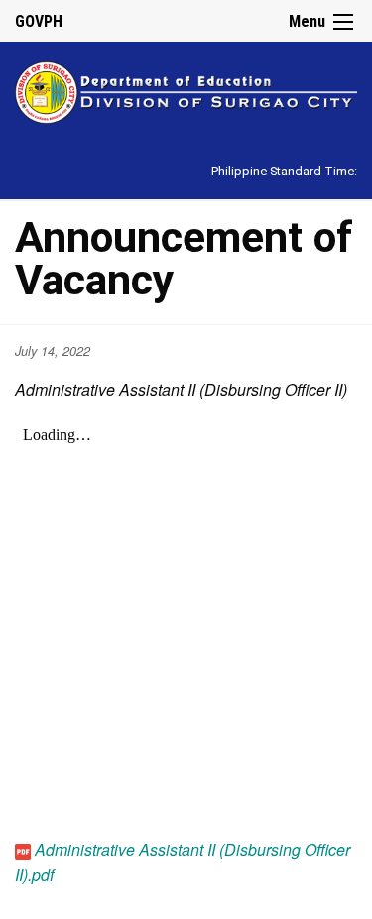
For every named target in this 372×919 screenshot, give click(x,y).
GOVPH (38, 21)
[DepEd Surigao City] (186, 89)
